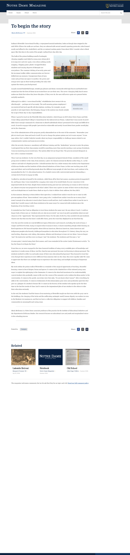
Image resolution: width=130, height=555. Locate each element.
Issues (18, 13)
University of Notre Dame (115, 6)
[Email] (87, 32)
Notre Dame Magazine (26, 5)
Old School (72, 368)
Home (10, 13)
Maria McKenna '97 (18, 33)
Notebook (44, 368)
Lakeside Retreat (21, 368)
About (27, 13)
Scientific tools (78, 108)
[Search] (121, 13)
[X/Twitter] (82, 32)
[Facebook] (78, 32)
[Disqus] (50, 408)
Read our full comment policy (78, 383)
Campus (24, 329)
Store (35, 13)
